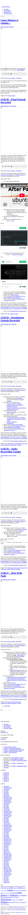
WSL (4, 904)
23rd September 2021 (6, 324)
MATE (14, 890)
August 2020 (7, 803)
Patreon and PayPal (15, 670)
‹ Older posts (7, 706)
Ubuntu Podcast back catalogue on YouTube (14, 299)
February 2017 (7, 853)
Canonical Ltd (19, 912)
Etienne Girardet (14, 294)
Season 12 (6, 778)
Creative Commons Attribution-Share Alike (17, 909)
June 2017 (6, 847)
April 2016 (6, 865)
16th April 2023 (4, 26)
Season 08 (6, 772)
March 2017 (7, 851)
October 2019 (7, 814)
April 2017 (6, 850)
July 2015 (6, 876)
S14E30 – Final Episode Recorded (12, 748)
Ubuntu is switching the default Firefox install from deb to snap (16, 408)
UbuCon (21, 899)
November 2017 (8, 840)
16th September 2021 (6, 455)
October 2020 (7, 800)
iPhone (19, 443)
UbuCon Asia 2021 (11, 412)
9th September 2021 (5, 579)
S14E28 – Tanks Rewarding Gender (11, 450)
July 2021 (6, 790)
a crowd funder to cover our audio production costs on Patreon (14, 296)
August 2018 (7, 831)
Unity (2, 904)
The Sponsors (7, 12)
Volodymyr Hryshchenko (16, 424)
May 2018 (6, 835)
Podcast (9, 95)
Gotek (15, 443)
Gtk (17, 888)
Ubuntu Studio (18, 902)
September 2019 (8, 815)
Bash (8, 567)
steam (22, 530)
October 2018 (7, 828)
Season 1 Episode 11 (12, 421)
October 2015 (7, 872)
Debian (5, 886)
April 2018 (6, 836)
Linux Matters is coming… (9, 21)
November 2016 (8, 856)
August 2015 (7, 875)
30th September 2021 (6, 106)
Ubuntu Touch (23, 902)
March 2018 (7, 838)
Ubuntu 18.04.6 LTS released (14, 403)
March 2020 (7, 810)
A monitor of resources (17, 254)
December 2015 (8, 870)
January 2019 (7, 824)
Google (15, 888)
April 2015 (6, 881)
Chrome (2, 886)
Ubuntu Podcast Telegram (16, 311)
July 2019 (6, 818)
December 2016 (8, 854)
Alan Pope (3, 174)
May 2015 (6, 879)
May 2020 (6, 807)
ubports (17, 899)
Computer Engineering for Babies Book (16, 677)
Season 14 (6, 781)
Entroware (16, 886)
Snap (9, 445)
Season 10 (6, 775)
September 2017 (8, 843)
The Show (6, 9)
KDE (19, 888)
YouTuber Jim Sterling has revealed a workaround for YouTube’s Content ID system (16, 419)
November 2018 (8, 826)
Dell (8, 886)
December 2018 (8, 825)
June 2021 (6, 792)
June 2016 (6, 863)
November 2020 (8, 799)
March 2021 (7, 796)
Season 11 (6, 777)
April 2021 (6, 794)
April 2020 (6, 808)
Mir (25, 890)
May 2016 (6, 864)
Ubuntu (13, 95)
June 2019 (6, 819)
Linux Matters (20, 69)
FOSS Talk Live (4, 888)
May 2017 (6, 849)
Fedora (20, 886)
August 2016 (7, 860)
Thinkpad (13, 899)
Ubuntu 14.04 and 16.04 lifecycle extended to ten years (15, 405)
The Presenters (7, 10)
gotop (12, 220)
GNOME (11, 888)
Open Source (16, 567)
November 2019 (8, 812)
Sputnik (13, 897)
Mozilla (2, 893)
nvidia (9, 893)
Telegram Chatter (8, 13)
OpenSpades (21, 656)
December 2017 (8, 839)
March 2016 (7, 867)
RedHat (3, 897)
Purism (19, 895)
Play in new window (10, 78)
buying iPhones (19, 398)
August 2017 (7, 844)
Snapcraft (10, 897)
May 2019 (6, 821)
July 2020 (6, 804)
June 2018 (6, 833)
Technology (14, 445)
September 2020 (8, 801)
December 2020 (8, 797)
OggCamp (14, 893)
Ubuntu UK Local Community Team (16, 906)
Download (18, 78)
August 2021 (7, 789)
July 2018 (6, 832)
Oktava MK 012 (21, 655)
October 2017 (7, 842)
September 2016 (8, 858)
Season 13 (6, 779)
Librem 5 (5, 890)
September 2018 (8, 829)
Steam (25, 567)
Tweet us (12, 307)
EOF (8, 313)
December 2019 (8, 811)
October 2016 (7, 857)
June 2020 (6, 805)
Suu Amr (12, 548)
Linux (22, 443)
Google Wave (10, 423)
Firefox (12, 443)
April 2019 (6, 822)
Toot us (18, 307)
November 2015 (8, 871)
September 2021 (8, 787)
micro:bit (17, 890)
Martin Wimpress (20, 174)
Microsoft (22, 890)
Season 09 (6, 774)
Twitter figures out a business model (15, 678)
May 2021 (6, 793)
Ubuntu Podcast (6, 6)
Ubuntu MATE (11, 902)
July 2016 (6, 861)
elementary (11, 886)
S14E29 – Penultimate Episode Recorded (12, 319)
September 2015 (8, 874)
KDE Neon (23, 888)
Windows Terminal (22, 529)
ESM (8, 443)
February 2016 (7, 868)
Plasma (8, 895)
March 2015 (7, 882)
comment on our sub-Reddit (20, 308)
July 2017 (6, 846)
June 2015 (6, 878)
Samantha (11, 26)
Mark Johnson (9, 174)
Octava (12, 702)
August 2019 (7, 817)
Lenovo (2, 890)
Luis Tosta (13, 683)
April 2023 (6, 786)
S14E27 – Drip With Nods (10, 752)
